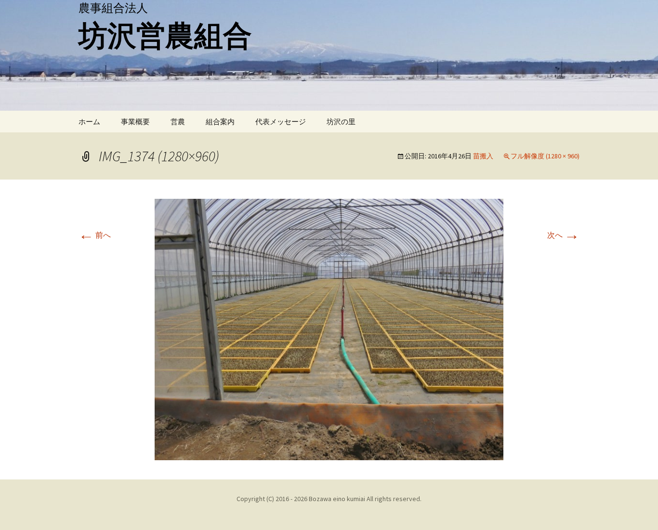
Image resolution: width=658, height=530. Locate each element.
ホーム (89, 121)
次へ (563, 235)
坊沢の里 (341, 121)
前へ (95, 235)
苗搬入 (483, 156)
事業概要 (135, 121)
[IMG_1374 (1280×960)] (329, 328)
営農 (178, 121)
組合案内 (220, 121)
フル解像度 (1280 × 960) (545, 156)
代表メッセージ (280, 121)
